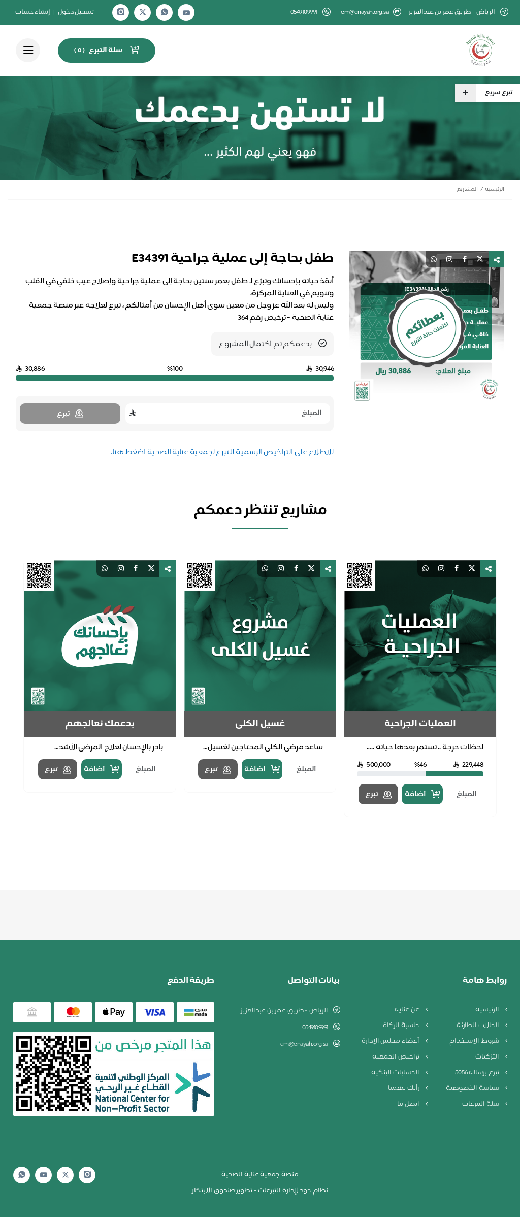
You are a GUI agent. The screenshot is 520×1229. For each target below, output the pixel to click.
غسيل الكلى (260, 724)
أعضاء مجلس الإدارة (391, 1041)
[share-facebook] (465, 259)
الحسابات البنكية (395, 1072)
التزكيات (488, 1057)
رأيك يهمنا (404, 1088)
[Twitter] (142, 12)
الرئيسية (494, 189)
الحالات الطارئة (478, 1025)
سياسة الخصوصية (473, 1088)
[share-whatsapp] (434, 259)
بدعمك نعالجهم (100, 724)
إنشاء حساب (33, 12)
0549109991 (315, 1027)
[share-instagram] (449, 259)
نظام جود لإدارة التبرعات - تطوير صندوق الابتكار (260, 1191)
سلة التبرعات (481, 1104)
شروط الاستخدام (474, 1041)
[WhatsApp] (164, 12)
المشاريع (467, 189)
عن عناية (407, 1009)
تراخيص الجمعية (396, 1057)
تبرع (371, 794)
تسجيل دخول (76, 12)
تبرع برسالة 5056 (478, 1072)
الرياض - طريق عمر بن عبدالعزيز (284, 1010)
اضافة (415, 794)
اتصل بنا (408, 1104)
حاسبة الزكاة (401, 1025)
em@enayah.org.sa (364, 12)
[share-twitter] (480, 259)
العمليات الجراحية (420, 724)
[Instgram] (120, 12)
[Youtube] (186, 12)
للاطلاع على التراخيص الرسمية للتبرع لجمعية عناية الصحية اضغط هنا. (222, 452)
